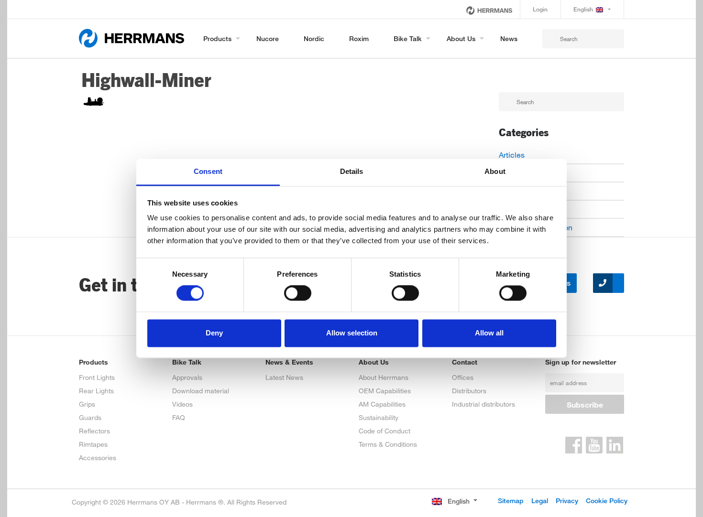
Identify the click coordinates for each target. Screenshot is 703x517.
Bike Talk (408, 38)
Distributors (469, 391)
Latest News (284, 377)
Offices (462, 377)
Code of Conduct (384, 431)
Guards (90, 417)
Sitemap (511, 500)
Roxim (359, 38)
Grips (87, 404)
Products (217, 38)
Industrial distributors (483, 404)
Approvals (187, 377)
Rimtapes (93, 444)
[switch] (297, 293)
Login (540, 9)
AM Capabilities (382, 404)
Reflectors (94, 431)
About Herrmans (383, 377)
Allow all (489, 333)
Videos (182, 404)
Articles (512, 154)
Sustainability (378, 417)
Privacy (567, 500)
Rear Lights (96, 391)
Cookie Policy (606, 500)
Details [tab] (351, 171)
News (508, 38)
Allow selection (351, 333)
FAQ (178, 417)
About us (461, 38)
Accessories (97, 457)
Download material (200, 391)
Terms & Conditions (388, 444)
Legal (539, 500)
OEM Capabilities (385, 391)
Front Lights (97, 377)
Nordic (314, 38)
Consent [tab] (208, 171)
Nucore (267, 38)
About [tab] (494, 171)
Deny (214, 333)
